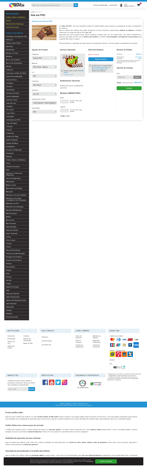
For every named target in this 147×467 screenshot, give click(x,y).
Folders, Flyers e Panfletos (16, 17)
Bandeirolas (10, 50)
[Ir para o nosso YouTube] (51, 382)
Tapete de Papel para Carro (16, 300)
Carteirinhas (10, 90)
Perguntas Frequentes (97, 341)
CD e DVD (10, 110)
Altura (62, 98)
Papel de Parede (12, 230)
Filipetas (9, 157)
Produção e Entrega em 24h (16, 36)
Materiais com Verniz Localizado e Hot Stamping (16, 199)
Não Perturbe (11, 223)
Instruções (114, 5)
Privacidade (11, 339)
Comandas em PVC (13, 120)
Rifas (8, 273)
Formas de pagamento (80, 346)
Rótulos (9, 277)
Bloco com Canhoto (13, 60)
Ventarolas (10, 307)
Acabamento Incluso (39, 99)
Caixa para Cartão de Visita (16, 73)
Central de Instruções (96, 346)
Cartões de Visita (12, 27)
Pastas (8, 20)
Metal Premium (11, 213)
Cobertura (35, 81)
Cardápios (9, 83)
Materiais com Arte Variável (16, 195)
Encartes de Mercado (14, 150)
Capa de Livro (11, 103)
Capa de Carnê (11, 100)
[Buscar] (76, 5)
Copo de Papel (11, 123)
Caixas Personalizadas (14, 76)
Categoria (35, 54)
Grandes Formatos (13, 167)
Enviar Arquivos (101, 59)
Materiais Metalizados (14, 210)
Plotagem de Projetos (14, 257)
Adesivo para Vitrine (13, 43)
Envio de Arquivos (98, 69)
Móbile (8, 217)
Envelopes (10, 153)
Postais (8, 243)
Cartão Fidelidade (12, 96)
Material (34, 63)
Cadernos (9, 70)
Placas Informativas (13, 250)
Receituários (10, 267)
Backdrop (9, 46)
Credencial (10, 133)
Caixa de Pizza (11, 80)
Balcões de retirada (97, 337)
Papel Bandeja (11, 227)
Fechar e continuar (106, 461)
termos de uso (90, 461)
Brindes (8, 66)
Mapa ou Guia (11, 185)
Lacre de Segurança (13, 178)
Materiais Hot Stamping (14, 24)
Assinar (31, 389)
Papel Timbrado (12, 233)
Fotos (8, 163)
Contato (26, 336)
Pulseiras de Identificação (15, 253)
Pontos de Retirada (100, 5)
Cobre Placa (10, 113)
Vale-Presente (11, 304)
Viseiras (9, 310)
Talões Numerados (13, 297)
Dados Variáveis (12, 140)
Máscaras (9, 192)
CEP (118, 74)
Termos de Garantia (101, 67)
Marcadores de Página (14, 188)
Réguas (8, 270)
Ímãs (7, 170)
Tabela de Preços (11, 347)
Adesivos (9, 40)
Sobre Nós (11, 336)
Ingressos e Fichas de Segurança (14, 174)
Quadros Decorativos (14, 260)
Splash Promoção (12, 287)
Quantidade (36, 108)
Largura (62, 107)
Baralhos (9, 56)
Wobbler (9, 314)
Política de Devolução (27, 339)
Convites (9, 126)
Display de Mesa (12, 143)
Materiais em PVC (12, 203)
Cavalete (9, 106)
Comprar (129, 88)
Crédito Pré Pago (12, 136)
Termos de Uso (11, 342)
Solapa (8, 284)
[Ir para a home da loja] (16, 5)
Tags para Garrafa (12, 294)
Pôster (8, 247)
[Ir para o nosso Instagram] (64, 382)
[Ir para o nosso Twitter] (58, 382)
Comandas (10, 116)
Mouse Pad (10, 220)
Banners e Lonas (12, 53)
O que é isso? (68, 74)
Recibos (9, 263)
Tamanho (35, 90)
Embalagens (10, 147)
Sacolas (9, 280)
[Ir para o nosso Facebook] (45, 382)
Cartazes (9, 86)
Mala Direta (10, 182)
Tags (7, 290)
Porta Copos (10, 240)
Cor (33, 72)
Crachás (9, 130)
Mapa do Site (28, 343)
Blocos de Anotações (14, 63)
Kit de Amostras (12, 317)
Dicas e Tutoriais (78, 341)
